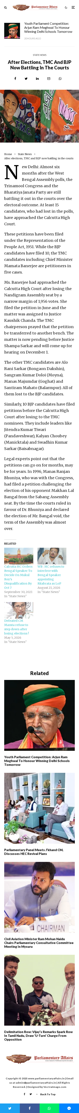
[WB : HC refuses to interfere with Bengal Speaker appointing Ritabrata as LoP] (52, 556)
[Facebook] (24, 1094)
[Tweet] (26, 78)
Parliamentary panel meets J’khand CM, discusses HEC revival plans (33, 852)
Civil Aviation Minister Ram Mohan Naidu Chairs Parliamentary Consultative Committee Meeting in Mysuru (39, 942)
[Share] (15, 78)
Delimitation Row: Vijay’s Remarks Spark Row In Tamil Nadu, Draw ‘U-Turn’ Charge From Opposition (38, 1035)
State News (39, 55)
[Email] (48, 78)
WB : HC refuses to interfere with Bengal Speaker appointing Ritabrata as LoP (50, 575)
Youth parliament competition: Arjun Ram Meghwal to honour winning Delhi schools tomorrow (48, 27)
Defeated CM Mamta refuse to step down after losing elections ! (16, 627)
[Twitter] (30, 1094)
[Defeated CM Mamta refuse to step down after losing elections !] (18, 610)
